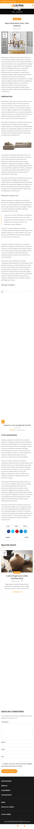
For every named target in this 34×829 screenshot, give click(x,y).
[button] (3, 421)
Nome (3, 742)
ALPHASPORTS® (13, 821)
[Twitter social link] (13, 531)
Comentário (5, 722)
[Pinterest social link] (17, 531)
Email (3, 749)
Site (2, 756)
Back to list (17, 537)
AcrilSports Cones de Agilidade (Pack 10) (17, 425)
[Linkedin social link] (21, 531)
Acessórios (17, 427)
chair (8, 526)
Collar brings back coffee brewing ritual (17, 577)
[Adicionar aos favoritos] (30, 293)
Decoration (19, 12)
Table (16, 526)
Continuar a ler (17, 592)
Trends (25, 526)
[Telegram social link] (25, 531)
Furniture (17, 572)
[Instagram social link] (32, 2)
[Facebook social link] (30, 2)
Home (13, 12)
